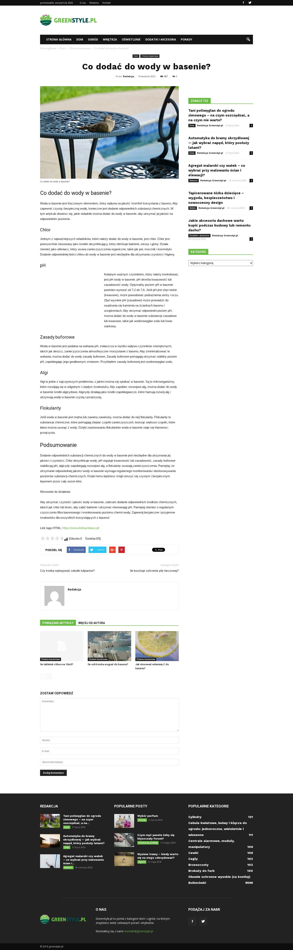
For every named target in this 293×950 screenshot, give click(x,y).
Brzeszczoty (198, 865)
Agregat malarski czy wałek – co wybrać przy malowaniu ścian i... (83, 859)
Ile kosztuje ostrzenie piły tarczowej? (154, 571)
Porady (186, 39)
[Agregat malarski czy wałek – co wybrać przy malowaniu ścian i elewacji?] (50, 861)
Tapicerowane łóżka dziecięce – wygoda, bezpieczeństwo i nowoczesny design (216, 198)
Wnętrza (110, 39)
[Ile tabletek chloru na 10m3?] (62, 646)
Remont (194, 180)
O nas (83, 2)
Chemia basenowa (150, 56)
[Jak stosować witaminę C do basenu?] (157, 646)
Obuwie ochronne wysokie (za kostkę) (219, 877)
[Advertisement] (180, 20)
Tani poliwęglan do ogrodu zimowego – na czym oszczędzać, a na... (82, 819)
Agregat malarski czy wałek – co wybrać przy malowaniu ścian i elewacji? (216, 170)
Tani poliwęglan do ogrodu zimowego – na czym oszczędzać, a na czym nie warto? (218, 115)
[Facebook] (243, 3)
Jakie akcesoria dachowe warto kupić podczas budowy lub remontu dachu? (219, 225)
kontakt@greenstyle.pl (139, 931)
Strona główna (59, 39)
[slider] (52, 538)
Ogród (93, 39)
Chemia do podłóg (148, 842)
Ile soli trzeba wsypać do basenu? (108, 664)
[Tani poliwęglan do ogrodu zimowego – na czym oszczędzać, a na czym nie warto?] (50, 821)
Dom (79, 39)
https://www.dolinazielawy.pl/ (80, 528)
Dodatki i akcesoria (160, 39)
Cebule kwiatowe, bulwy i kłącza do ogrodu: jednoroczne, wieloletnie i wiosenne (217, 829)
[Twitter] (250, 3)
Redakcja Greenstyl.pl (210, 125)
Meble (193, 208)
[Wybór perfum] (124, 821)
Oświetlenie (131, 39)
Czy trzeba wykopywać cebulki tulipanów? (67, 571)
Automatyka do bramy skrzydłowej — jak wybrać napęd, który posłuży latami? (218, 143)
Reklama (94, 2)
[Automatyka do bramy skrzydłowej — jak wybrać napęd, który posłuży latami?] (50, 841)
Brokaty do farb (201, 871)
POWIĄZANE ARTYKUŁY (58, 623)
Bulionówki (197, 883)
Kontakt (106, 2)
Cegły (193, 859)
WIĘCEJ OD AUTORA (91, 623)
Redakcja (128, 76)
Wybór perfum (147, 815)
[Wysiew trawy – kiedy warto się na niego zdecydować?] (124, 859)
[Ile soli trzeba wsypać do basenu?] (109, 646)
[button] (248, 39)
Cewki (193, 853)
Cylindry (195, 817)
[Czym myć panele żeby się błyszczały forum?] (124, 840)
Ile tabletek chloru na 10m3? (56, 664)
